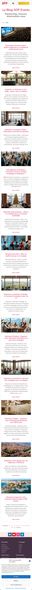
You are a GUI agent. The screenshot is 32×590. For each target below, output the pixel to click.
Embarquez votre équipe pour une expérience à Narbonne (16, 462)
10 (26, 525)
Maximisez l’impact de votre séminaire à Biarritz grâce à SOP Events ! (16, 499)
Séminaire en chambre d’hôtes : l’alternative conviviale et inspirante (16, 131)
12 (12, 527)
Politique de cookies (10, 588)
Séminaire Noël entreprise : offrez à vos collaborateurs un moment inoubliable (16, 214)
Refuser (16, 580)
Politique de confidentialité (20, 588)
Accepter (16, 576)
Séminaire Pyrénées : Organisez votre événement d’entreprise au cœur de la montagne (16, 338)
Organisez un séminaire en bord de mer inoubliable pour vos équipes (16, 379)
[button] (30, 561)
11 (29, 525)
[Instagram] (18, 534)
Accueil (3, 22)
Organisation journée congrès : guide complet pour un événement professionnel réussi (16, 47)
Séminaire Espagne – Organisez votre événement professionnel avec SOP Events (16, 420)
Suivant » (18, 527)
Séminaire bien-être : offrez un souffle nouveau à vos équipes (16, 255)
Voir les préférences (16, 584)
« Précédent (5, 525)
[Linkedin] (22, 534)
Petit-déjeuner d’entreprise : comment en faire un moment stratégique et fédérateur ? (16, 172)
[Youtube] (14, 534)
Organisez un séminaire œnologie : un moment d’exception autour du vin (16, 296)
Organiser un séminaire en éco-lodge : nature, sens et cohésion (16, 90)
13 (14, 527)
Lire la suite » (16, 67)
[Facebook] (10, 534)
